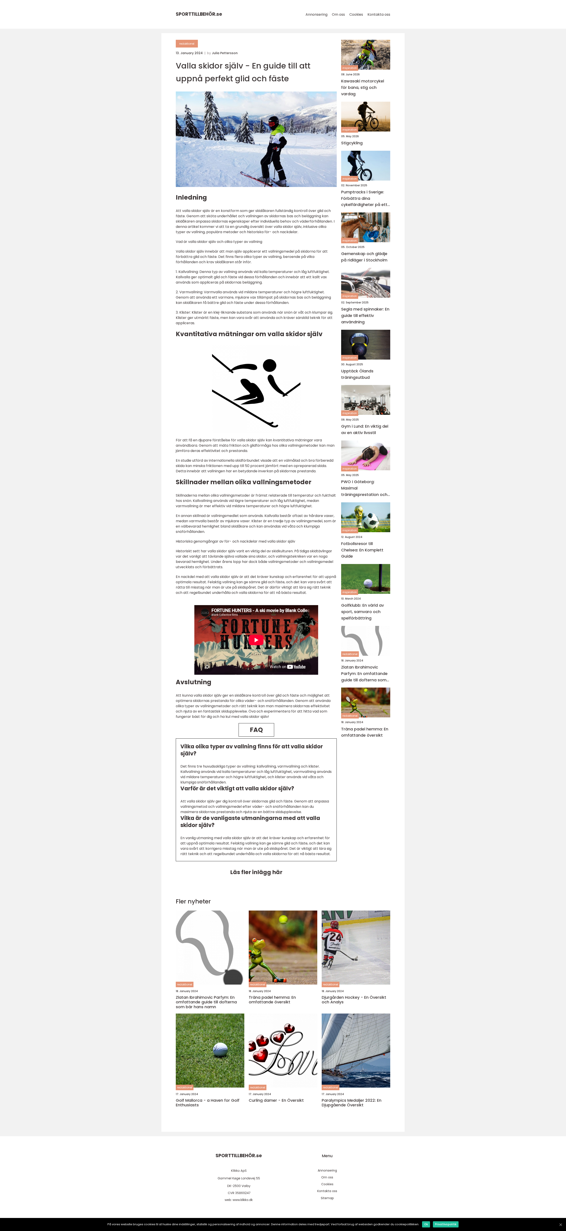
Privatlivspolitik (445, 1224)
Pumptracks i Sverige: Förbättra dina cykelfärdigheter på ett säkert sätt (364, 198)
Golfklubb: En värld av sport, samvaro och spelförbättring (362, 611)
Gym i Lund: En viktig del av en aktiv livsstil (364, 429)
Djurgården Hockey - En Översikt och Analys (354, 999)
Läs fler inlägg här (256, 872)
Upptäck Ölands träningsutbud (357, 374)
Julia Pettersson (225, 53)
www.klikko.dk (243, 1200)
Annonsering (316, 14)
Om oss (338, 14)
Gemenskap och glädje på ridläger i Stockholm (364, 257)
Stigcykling (352, 143)
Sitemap (327, 1198)
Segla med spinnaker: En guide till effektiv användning (365, 315)
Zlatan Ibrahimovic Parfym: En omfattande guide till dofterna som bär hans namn (364, 673)
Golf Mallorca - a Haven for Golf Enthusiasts (207, 1102)
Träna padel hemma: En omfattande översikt (364, 732)
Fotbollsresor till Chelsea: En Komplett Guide (362, 550)
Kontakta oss (378, 14)
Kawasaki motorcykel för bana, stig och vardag (362, 87)
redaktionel (186, 44)
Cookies (356, 14)
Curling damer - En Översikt (276, 1100)
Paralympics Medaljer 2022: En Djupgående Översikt (351, 1102)
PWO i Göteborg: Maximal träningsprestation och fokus (364, 488)
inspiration (349, 68)
